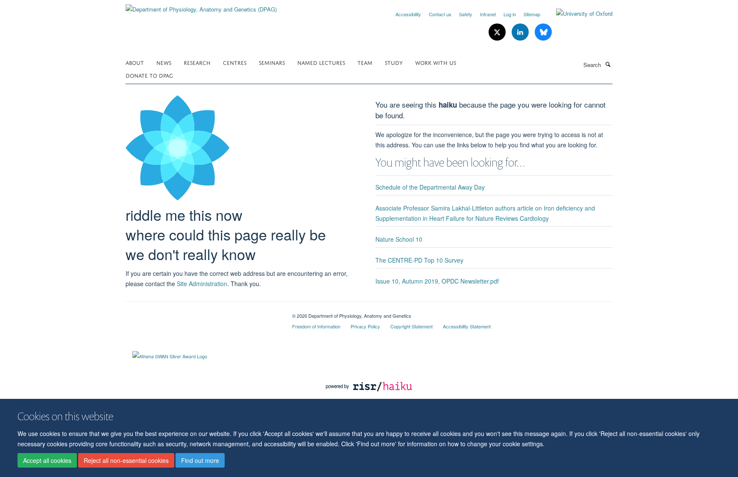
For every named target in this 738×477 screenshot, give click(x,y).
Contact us (440, 14)
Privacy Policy (365, 326)
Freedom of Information (316, 326)
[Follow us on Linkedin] (521, 32)
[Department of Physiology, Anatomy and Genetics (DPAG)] (201, 6)
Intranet (488, 14)
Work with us (435, 62)
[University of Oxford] (577, 14)
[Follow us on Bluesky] (543, 32)
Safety (465, 14)
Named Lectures (321, 62)
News (163, 62)
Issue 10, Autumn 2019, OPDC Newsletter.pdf (437, 281)
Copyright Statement (411, 326)
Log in (510, 14)
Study (394, 62)
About (135, 62)
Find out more (200, 460)
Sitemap (532, 14)
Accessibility (408, 14)
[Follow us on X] (498, 32)
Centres (234, 62)
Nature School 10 (398, 239)
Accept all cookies (47, 460)
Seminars (272, 62)
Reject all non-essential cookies (126, 460)
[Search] (607, 64)
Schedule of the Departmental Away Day (430, 187)
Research (197, 62)
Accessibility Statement (467, 326)
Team (364, 62)
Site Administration (202, 283)
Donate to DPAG (149, 75)
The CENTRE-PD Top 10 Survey (419, 260)
